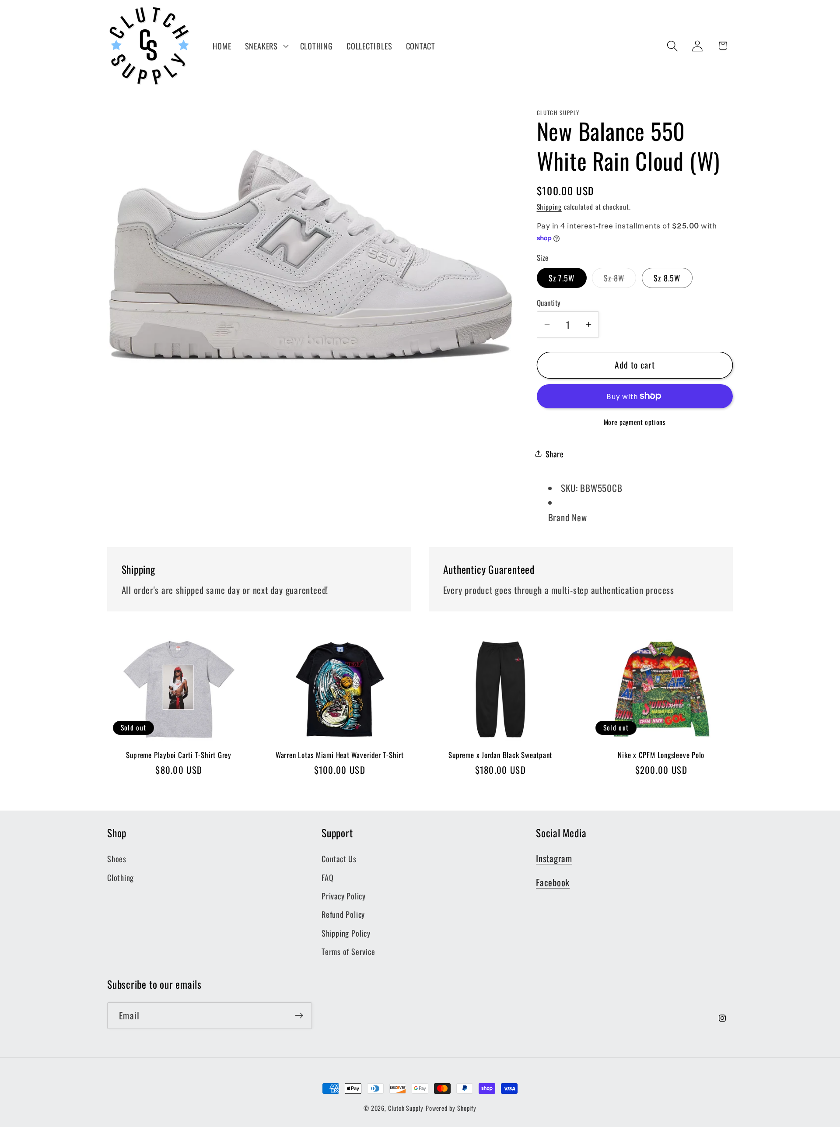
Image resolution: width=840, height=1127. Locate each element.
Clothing (120, 877)
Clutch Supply (406, 1108)
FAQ (327, 877)
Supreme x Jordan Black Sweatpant (500, 755)
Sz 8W (620, 279)
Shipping (549, 206)
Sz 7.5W (562, 277)
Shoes (116, 858)
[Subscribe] (299, 1015)
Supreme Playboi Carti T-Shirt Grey (178, 755)
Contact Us (339, 858)
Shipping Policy (346, 933)
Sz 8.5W (667, 277)
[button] (265, 46)
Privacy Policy (344, 896)
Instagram (554, 858)
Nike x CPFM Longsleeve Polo (661, 755)
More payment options (635, 422)
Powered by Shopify (451, 1108)
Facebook (553, 882)
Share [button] (555, 453)
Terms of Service (348, 951)
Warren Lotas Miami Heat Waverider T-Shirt (340, 755)
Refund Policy (343, 914)
